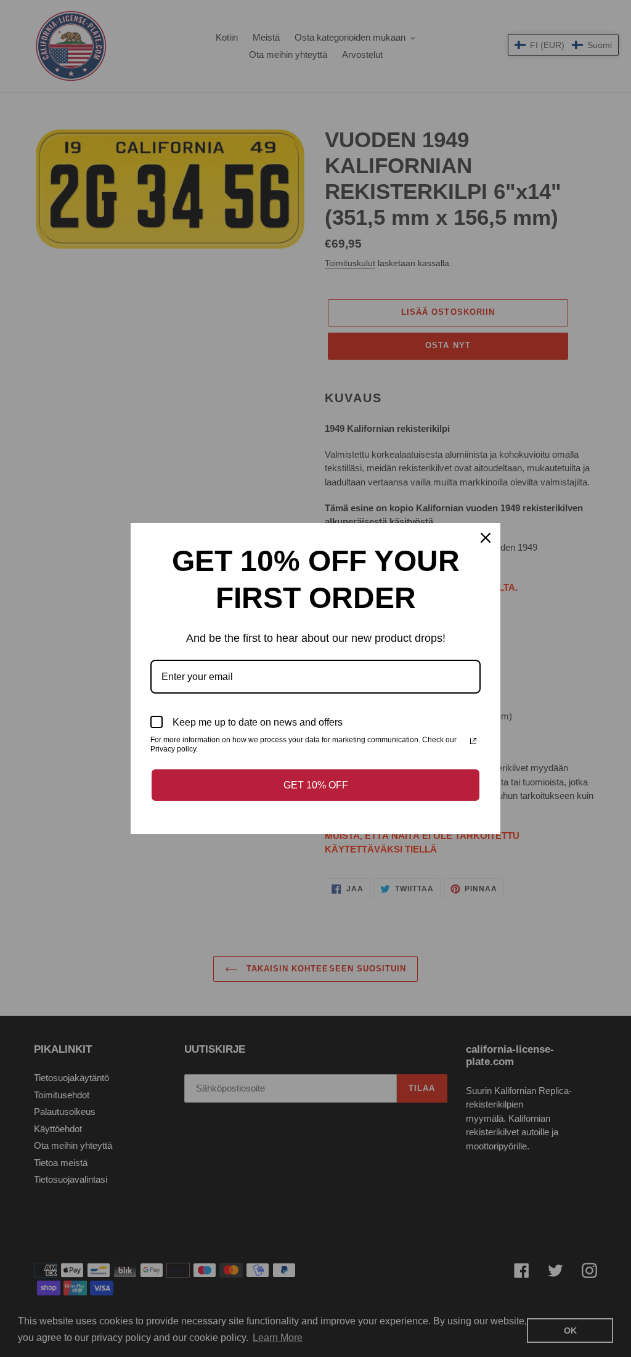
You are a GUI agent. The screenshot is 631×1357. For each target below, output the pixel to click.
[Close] (485, 538)
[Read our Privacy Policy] (473, 741)
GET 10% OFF (315, 785)
